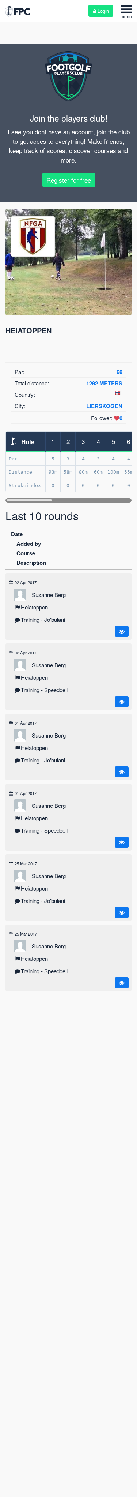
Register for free (68, 179)
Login (102, 10)
